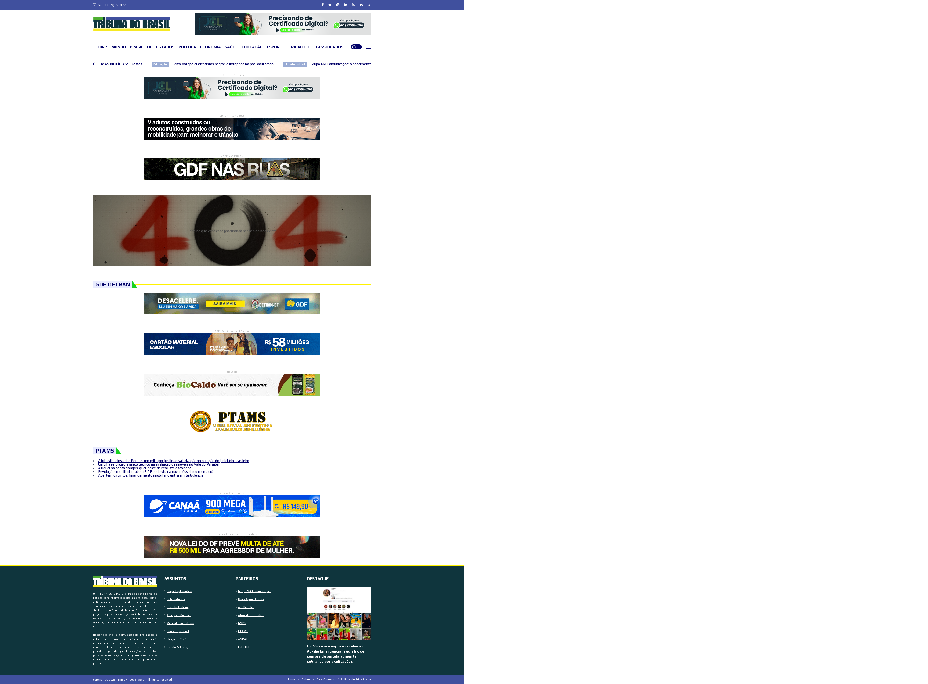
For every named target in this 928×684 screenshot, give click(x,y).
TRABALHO (299, 47)
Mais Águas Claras (251, 599)
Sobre (306, 679)
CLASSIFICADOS (328, 47)
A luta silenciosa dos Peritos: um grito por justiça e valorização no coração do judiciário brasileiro (173, 461)
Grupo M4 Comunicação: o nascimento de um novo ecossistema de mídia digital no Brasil (312, 64)
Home (291, 679)
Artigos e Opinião (179, 615)
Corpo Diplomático (179, 591)
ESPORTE (276, 47)
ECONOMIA (210, 47)
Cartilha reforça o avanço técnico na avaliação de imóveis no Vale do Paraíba (158, 464)
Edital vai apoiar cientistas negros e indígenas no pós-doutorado (154, 64)
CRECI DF (244, 647)
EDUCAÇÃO (252, 47)
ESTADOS (165, 47)
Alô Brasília (246, 607)
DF (149, 47)
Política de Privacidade (356, 679)
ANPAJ (242, 639)
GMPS (242, 623)
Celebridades (176, 599)
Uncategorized (226, 64)
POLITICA (187, 47)
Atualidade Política (251, 615)
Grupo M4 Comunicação (254, 591)
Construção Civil (178, 631)
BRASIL (136, 47)
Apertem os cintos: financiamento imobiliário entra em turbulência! (151, 475)
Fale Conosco (325, 679)
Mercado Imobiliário (180, 623)
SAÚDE (231, 47)
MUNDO (118, 47)
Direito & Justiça (178, 647)
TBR (101, 47)
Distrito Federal (177, 607)
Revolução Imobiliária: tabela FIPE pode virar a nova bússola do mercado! (155, 472)
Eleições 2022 (176, 639)
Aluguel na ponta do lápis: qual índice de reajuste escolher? (144, 468)
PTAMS (243, 631)
